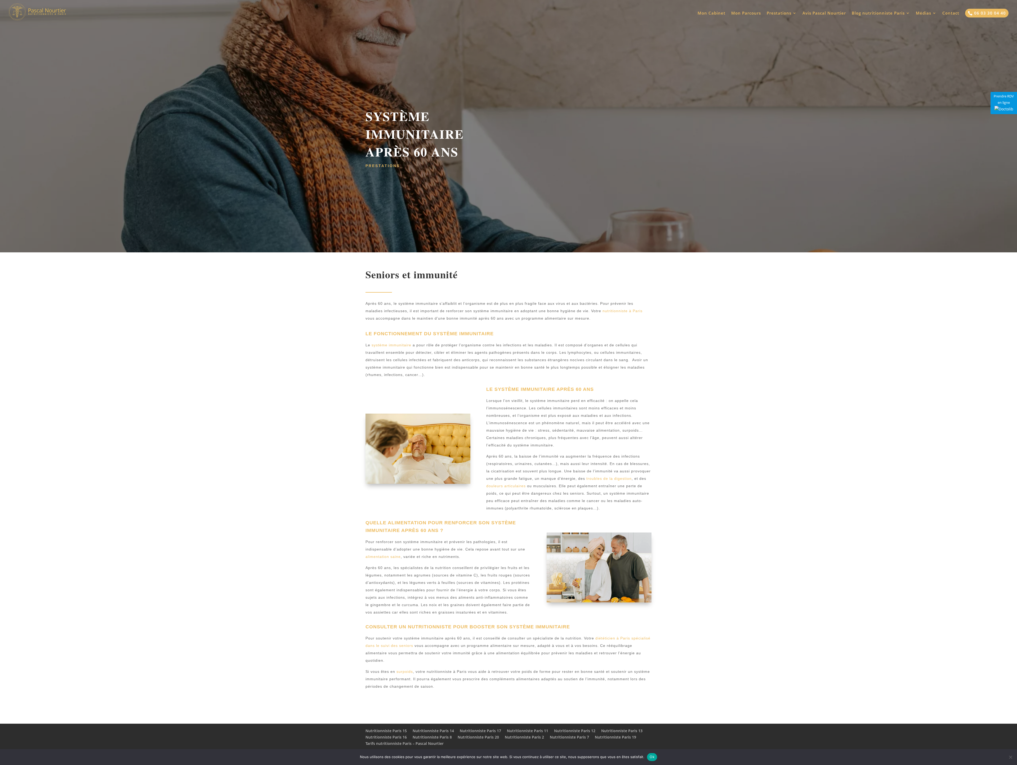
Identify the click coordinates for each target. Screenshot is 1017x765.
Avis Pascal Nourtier (824, 13)
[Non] (1010, 757)
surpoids (404, 671)
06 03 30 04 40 (987, 13)
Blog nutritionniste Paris (878, 13)
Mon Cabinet (711, 13)
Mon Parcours (746, 13)
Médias (923, 13)
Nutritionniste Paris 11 (527, 730)
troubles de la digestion (609, 478)
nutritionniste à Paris (623, 311)
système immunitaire (391, 345)
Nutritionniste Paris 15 (386, 730)
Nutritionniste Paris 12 (574, 730)
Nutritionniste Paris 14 (433, 730)
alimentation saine (383, 556)
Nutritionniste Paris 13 (622, 730)
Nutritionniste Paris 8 (432, 737)
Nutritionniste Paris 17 (480, 730)
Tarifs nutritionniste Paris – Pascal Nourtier (404, 743)
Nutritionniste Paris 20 (478, 737)
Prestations (779, 13)
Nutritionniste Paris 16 (386, 737)
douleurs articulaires (506, 486)
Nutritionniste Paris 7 (569, 737)
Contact (950, 13)
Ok (652, 757)
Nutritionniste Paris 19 (615, 737)
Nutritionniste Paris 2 (524, 737)
